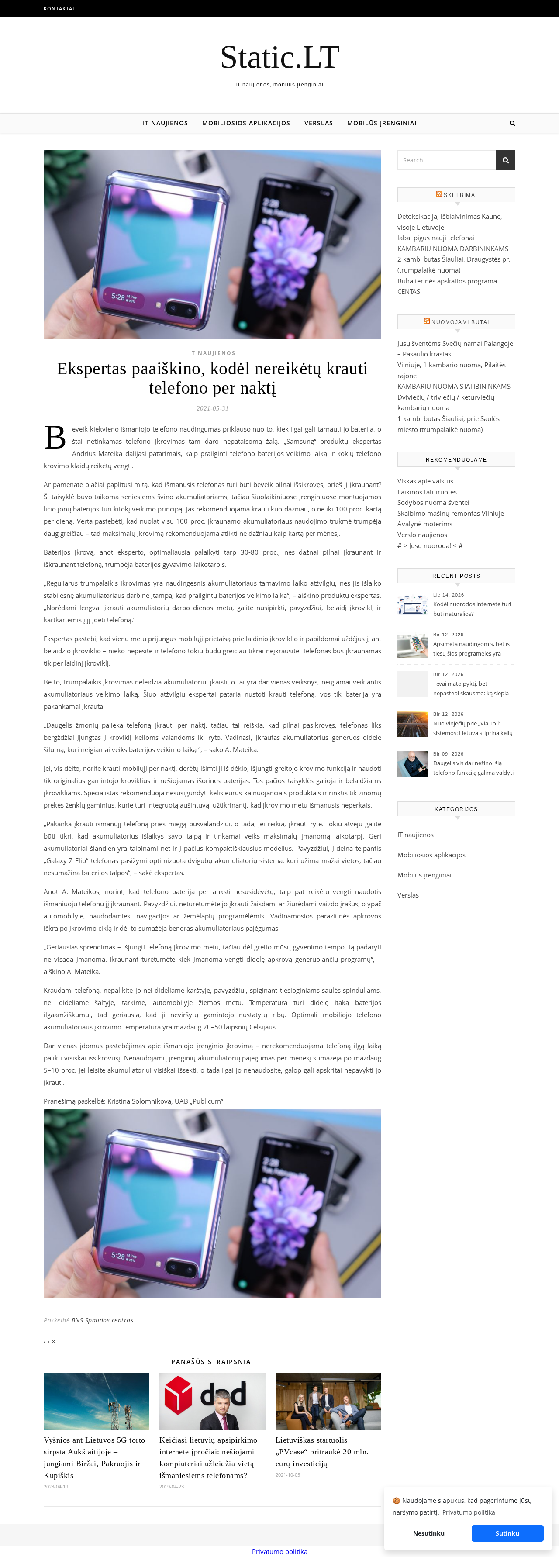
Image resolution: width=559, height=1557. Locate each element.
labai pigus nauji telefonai (435, 237)
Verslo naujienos (422, 534)
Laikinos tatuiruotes (427, 491)
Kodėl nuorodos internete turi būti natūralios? (472, 609)
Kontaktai (59, 8)
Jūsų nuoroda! (430, 545)
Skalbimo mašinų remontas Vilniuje (450, 513)
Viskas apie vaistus (425, 480)
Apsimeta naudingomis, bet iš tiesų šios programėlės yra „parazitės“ (471, 649)
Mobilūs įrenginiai (382, 123)
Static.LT (280, 56)
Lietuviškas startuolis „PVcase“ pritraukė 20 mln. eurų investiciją (322, 1452)
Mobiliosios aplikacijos (246, 123)
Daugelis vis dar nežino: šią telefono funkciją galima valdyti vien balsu (473, 768)
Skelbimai (460, 195)
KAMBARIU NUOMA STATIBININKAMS (454, 386)
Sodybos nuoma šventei (433, 502)
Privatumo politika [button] (468, 1512)
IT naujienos (165, 123)
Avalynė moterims (424, 523)
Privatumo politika (279, 1551)
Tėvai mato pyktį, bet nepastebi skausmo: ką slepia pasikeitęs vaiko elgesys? (471, 689)
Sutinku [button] (507, 1533)
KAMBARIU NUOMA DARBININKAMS (452, 248)
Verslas (318, 123)
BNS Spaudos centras (103, 1320)
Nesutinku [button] (429, 1533)
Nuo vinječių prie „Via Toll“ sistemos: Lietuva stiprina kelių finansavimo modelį (473, 729)
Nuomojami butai (460, 322)
